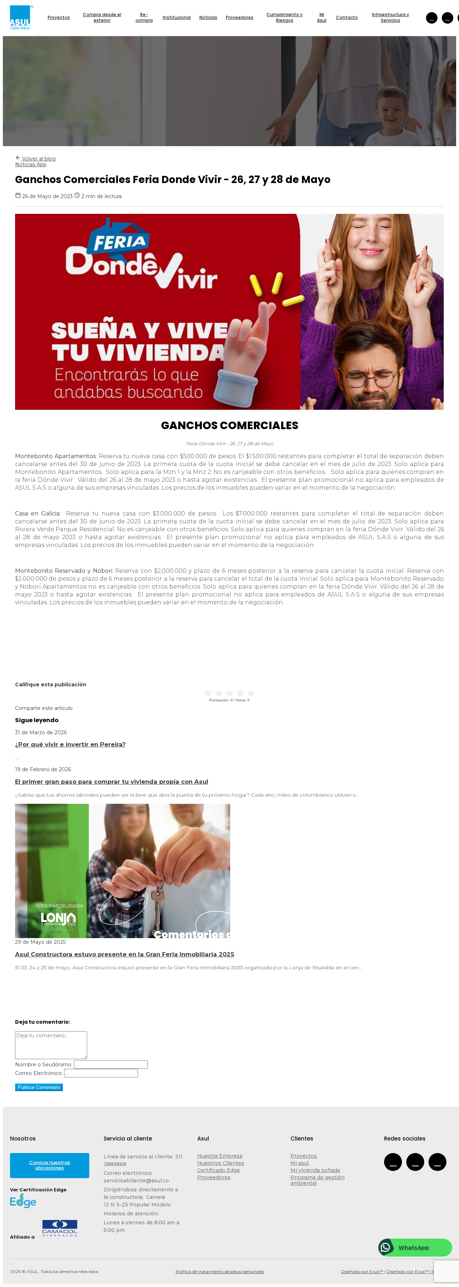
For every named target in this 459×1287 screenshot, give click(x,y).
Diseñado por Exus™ (362, 1271)
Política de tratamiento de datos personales (220, 1271)
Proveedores (214, 1177)
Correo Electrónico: (39, 1073)
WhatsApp (413, 1247)
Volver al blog (38, 158)
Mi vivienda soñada (315, 1170)
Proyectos (303, 1156)
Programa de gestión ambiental (317, 1180)
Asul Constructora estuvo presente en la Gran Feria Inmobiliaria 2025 (124, 954)
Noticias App (31, 164)
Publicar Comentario (39, 1087)
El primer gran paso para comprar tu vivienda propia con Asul (111, 781)
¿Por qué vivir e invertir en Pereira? (70, 744)
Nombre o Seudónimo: (43, 1064)
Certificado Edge (218, 1170)
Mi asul (299, 1163)
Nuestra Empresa (219, 1156)
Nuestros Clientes (220, 1163)
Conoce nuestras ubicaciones (49, 1165)
